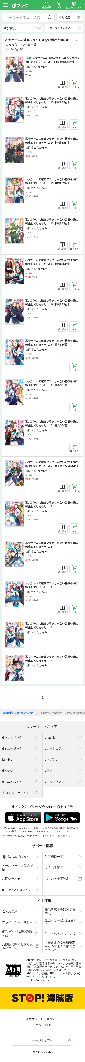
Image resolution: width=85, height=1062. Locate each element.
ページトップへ (42, 1040)
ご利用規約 (9, 911)
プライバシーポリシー (17, 922)
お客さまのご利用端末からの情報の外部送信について (60, 946)
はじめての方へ (18, 856)
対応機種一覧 (54, 856)
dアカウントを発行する (42, 1019)
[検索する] (50, 17)
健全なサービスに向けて (60, 922)
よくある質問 (54, 867)
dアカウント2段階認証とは (17, 933)
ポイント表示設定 (57, 878)
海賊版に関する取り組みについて (17, 946)
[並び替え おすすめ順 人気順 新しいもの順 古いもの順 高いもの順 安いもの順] (22, 28)
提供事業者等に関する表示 (60, 911)
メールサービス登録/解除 (18, 867)
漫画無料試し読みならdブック (18, 713)
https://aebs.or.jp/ (39, 980)
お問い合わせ (11, 878)
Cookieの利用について (60, 933)
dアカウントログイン (16, 889)
